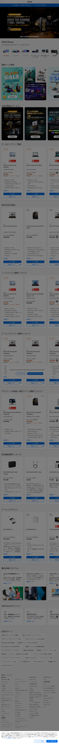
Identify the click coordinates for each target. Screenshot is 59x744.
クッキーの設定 (40, 741)
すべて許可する (52, 741)
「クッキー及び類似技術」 (7, 738)
